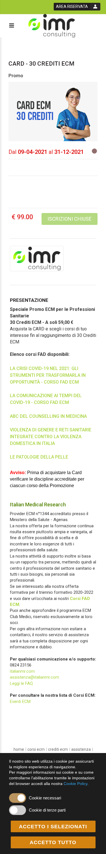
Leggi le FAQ (21, 683)
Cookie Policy (75, 783)
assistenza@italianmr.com (34, 677)
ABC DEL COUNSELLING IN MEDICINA (48, 416)
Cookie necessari (45, 797)
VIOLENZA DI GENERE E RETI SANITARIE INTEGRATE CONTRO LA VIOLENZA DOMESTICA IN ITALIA (50, 436)
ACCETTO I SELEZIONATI (53, 826)
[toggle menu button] (11, 26)
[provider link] (37, 258)
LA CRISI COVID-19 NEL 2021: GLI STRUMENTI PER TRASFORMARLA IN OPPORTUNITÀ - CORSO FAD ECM (48, 375)
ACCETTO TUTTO (53, 842)
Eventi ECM (20, 701)
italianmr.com (22, 671)
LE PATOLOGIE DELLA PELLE (39, 457)
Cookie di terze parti (47, 810)
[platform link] (51, 26)
